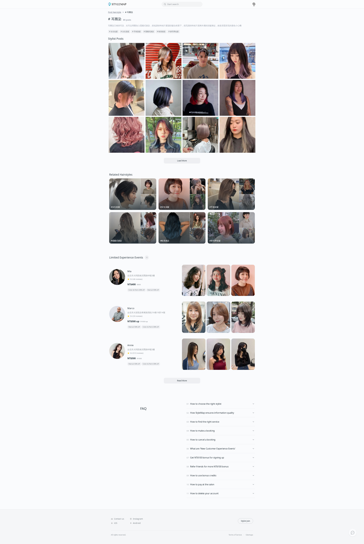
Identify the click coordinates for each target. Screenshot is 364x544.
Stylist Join (245, 521)
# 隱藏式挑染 (149, 31)
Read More (182, 380)
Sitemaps (249, 535)
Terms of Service (235, 535)
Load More (182, 160)
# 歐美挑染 (161, 31)
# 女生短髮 (113, 31)
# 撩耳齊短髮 (173, 31)
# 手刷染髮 (136, 31)
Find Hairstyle (114, 12)
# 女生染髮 (125, 31)
